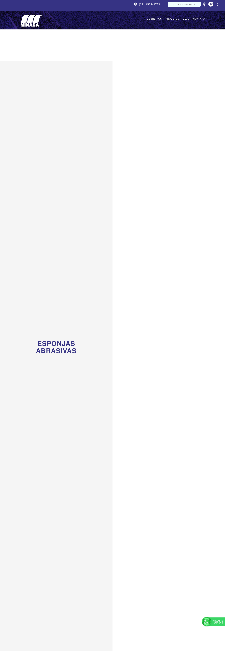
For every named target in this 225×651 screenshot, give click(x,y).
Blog (186, 18)
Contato (199, 18)
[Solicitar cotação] (36, 371)
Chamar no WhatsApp (218, 622)
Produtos (172, 18)
